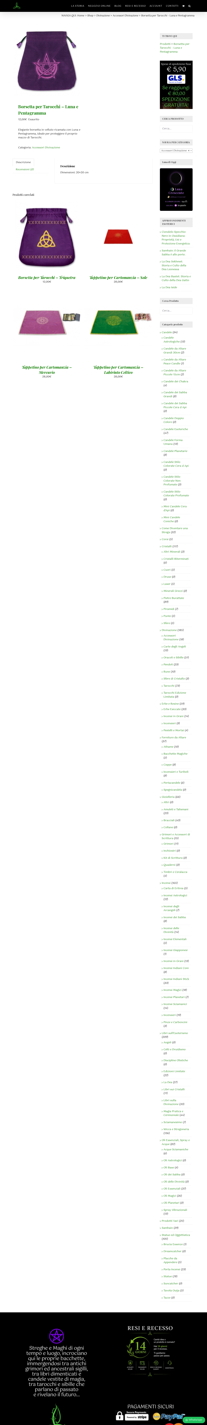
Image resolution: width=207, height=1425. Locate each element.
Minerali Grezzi (173, 591)
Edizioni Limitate (174, 1071)
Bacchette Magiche (175, 754)
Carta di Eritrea (173, 888)
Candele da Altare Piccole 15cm (175, 372)
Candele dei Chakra (176, 381)
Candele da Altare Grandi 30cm (175, 351)
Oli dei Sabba (172, 1175)
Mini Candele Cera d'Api (175, 508)
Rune (167, 672)
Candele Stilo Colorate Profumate (176, 494)
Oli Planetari (171, 1203)
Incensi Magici (173, 990)
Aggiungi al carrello (38, 239)
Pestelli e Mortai (174, 730)
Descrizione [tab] (23, 162)
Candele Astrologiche (172, 340)
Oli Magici (170, 1196)
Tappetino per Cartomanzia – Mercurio (47, 370)
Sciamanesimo (173, 1122)
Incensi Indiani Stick (176, 979)
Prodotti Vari (170, 1221)
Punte (167, 616)
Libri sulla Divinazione (171, 1102)
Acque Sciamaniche (176, 1149)
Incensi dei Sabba (175, 917)
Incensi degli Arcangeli (171, 908)
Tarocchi (169, 686)
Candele (167, 332)
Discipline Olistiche (176, 1060)
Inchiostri (170, 851)
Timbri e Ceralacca (175, 872)
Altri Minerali (172, 552)
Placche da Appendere (170, 1260)
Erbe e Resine (170, 704)
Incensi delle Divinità (171, 930)
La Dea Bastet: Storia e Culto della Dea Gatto (176, 278)
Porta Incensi (172, 1269)
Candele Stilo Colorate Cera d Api (176, 464)
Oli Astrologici (173, 1160)
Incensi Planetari (174, 997)
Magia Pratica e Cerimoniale (173, 1113)
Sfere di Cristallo (174, 679)
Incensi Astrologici (175, 895)
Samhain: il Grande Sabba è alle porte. (174, 253)
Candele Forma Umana (173, 442)
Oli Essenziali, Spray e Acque (176, 1142)
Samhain (167, 1228)
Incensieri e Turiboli (176, 772)
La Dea (168, 1082)
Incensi (166, 883)
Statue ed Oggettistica (176, 1235)
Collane (168, 827)
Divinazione (169, 630)
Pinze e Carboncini (175, 1022)
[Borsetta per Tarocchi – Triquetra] (47, 236)
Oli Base (169, 1168)
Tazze (167, 1298)
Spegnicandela (173, 790)
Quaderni (169, 865)
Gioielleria (168, 797)
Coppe (168, 765)
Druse (167, 577)
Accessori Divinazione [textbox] (175, 151)
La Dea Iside (169, 287)
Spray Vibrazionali (175, 1210)
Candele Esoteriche (176, 429)
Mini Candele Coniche (172, 519)
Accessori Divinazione (46, 147)
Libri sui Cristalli (174, 1089)
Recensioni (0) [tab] (25, 169)
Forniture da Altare (174, 737)
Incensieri (170, 723)
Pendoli (168, 664)
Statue (168, 1276)
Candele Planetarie (175, 451)
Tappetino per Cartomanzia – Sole (118, 277)
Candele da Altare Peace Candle (175, 362)
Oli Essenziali (172, 1189)
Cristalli (167, 546)
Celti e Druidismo (175, 1049)
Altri (166, 802)
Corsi (165, 539)
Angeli (167, 1042)
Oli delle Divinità (174, 1182)
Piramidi (169, 609)
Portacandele (172, 783)
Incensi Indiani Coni (176, 968)
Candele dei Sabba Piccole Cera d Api (175, 405)
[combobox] (176, 151)
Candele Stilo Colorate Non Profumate (172, 481)
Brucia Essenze (173, 1244)
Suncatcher (171, 1283)
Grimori (169, 844)
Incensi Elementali (175, 939)
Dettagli (63, 239)
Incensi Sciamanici (175, 1004)
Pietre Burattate (174, 598)
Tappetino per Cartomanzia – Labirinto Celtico (118, 370)
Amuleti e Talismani (176, 809)
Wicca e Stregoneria (176, 1129)
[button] (189, 6)
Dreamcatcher (173, 1251)
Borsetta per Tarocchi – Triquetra (46, 277)
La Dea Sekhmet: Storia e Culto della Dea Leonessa (174, 265)
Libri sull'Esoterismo (175, 1033)
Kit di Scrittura (173, 858)
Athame (168, 747)
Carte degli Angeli (175, 647)
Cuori (167, 570)
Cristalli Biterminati (176, 559)
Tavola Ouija (171, 1290)
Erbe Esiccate (172, 709)
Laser (167, 584)
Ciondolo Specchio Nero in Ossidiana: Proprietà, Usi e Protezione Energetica (176, 238)
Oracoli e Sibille (174, 657)
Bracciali (169, 820)
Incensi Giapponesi (176, 950)
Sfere (167, 623)
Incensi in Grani (174, 716)
